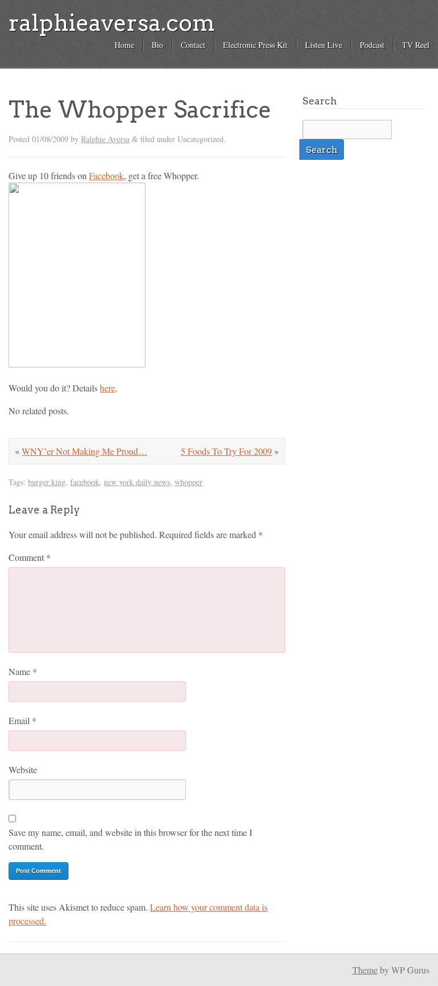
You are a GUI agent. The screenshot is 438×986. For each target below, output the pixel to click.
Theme (365, 970)
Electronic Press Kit (255, 44)
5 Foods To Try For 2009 (226, 451)
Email (22, 720)
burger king (47, 481)
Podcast (372, 44)
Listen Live (323, 44)
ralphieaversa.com (112, 23)
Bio (157, 44)
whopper (188, 481)
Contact (193, 44)
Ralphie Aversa (105, 139)
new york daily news (137, 481)
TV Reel (415, 44)
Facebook (106, 175)
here (107, 388)
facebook (84, 481)
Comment (30, 557)
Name (23, 671)
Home (124, 44)
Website (23, 769)
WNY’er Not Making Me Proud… (84, 451)
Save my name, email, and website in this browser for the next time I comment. (130, 839)
